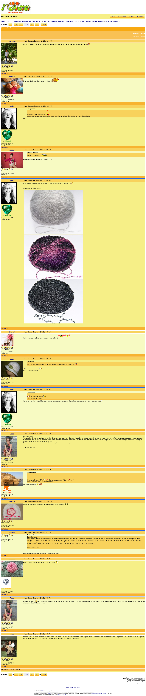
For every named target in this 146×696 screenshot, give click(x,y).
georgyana (11, 41)
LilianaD (12, 332)
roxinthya (12, 76)
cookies (49, 693)
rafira (12, 634)
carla (11, 106)
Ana (12, 470)
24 (16, 24)
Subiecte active (122, 16)
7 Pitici (42, 690)
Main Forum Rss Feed (73, 687)
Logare (131, 16)
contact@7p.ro (62, 694)
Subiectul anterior (139, 33)
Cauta (113, 16)
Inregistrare (140, 16)
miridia (12, 150)
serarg (12, 359)
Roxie (12, 434)
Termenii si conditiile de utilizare (98, 693)
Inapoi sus (4, 73)
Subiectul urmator (139, 37)
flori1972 (12, 501)
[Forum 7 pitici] (16, 13)
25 (21, 24)
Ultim (44, 24)
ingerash (12, 559)
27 (32, 24)
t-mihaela (12, 532)
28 (37, 24)
